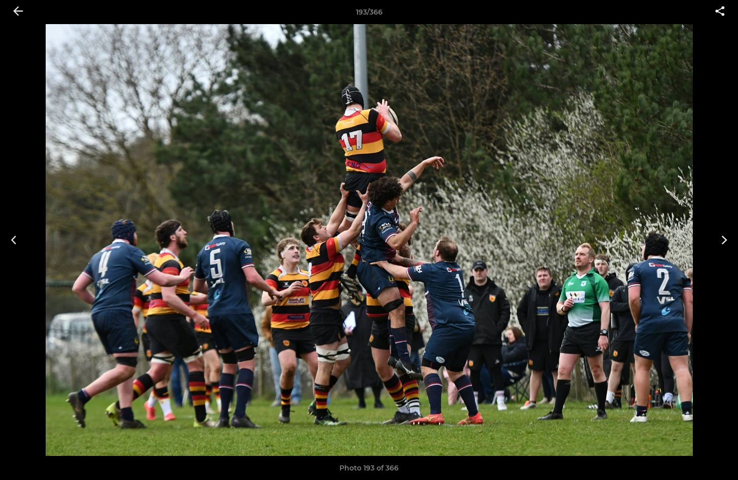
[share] (720, 12)
